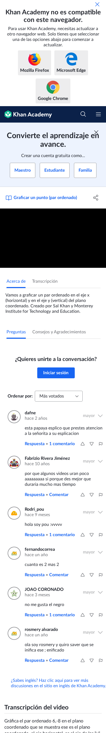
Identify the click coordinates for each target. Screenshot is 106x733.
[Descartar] (97, 4)
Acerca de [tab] (16, 281)
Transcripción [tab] (45, 281)
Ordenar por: (20, 396)
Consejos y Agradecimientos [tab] (59, 332)
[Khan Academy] (26, 114)
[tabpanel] (53, 301)
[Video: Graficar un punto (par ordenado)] (53, 238)
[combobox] (59, 396)
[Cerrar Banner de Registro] (96, 132)
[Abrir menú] (98, 114)
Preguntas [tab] (16, 332)
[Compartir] (96, 197)
